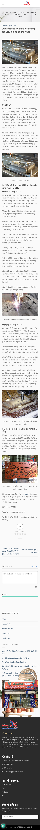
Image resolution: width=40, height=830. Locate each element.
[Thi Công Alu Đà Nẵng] (26, 3)
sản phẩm (25, 494)
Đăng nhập (34, 566)
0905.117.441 (8, 764)
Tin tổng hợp (19, 13)
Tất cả (4, 619)
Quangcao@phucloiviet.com (13, 772)
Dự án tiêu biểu (7, 784)
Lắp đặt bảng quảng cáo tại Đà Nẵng (15, 658)
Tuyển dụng (5, 792)
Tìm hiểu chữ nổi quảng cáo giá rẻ (14, 662)
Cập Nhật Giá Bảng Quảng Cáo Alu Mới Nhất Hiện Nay (20, 652)
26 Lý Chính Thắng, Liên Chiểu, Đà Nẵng (16, 760)
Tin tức (13, 26)
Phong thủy (5, 633)
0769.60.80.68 (8, 768)
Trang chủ (7, 13)
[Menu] (3, 3)
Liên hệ (4, 796)
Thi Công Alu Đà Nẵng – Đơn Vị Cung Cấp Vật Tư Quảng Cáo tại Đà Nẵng (11, 551)
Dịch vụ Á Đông (7, 624)
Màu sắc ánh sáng (8, 629)
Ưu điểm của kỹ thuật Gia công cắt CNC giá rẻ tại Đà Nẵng (19, 667)
